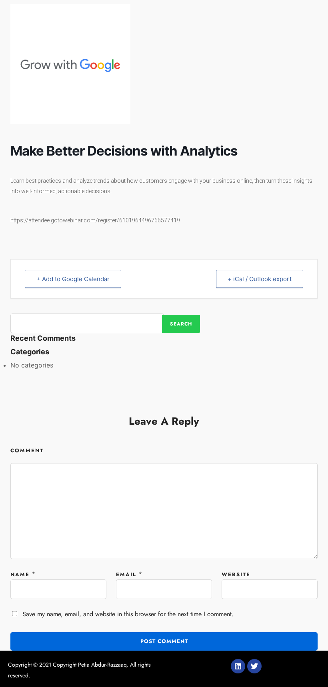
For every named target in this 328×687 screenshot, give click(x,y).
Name (20, 574)
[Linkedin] (238, 666)
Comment (27, 450)
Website (236, 574)
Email (126, 574)
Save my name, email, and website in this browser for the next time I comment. (128, 614)
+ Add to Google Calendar (73, 279)
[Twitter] (254, 666)
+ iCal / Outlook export (260, 279)
